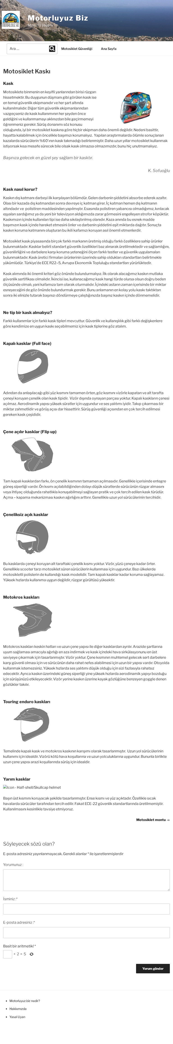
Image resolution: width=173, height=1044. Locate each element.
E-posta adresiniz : (19, 922)
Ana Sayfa (108, 49)
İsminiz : (10, 899)
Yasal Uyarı (17, 1017)
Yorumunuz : (13, 865)
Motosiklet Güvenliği (76, 49)
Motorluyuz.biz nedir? (24, 1001)
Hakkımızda (18, 1009)
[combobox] (32, 48)
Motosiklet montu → (153, 820)
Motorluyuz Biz (58, 18)
